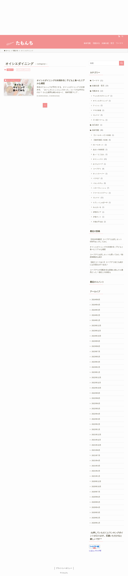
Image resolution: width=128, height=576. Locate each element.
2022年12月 (96, 377)
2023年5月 (96, 357)
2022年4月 (96, 414)
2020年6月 (96, 497)
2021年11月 (96, 440)
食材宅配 (97, 130)
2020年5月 (96, 502)
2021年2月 (96, 471)
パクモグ (97, 178)
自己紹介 (97, 125)
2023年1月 (96, 372)
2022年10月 (96, 388)
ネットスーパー (100, 174)
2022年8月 (96, 398)
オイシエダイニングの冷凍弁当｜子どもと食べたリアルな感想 (106, 248)
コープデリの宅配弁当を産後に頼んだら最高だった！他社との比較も (106, 271)
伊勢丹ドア (98, 212)
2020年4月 (96, 507)
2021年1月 (96, 476)
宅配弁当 (10, 69)
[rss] (119, 36)
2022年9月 (96, 393)
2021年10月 (96, 445)
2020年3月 (96, 512)
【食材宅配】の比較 (102, 140)
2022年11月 (96, 383)
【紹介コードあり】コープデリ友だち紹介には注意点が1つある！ (106, 263)
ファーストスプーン (102, 193)
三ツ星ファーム (100, 120)
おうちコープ (99, 164)
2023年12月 (96, 326)
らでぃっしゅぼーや (102, 202)
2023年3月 (96, 362)
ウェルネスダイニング (102, 96)
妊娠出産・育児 (100, 86)
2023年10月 (96, 336)
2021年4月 (96, 460)
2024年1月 (96, 320)
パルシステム (99, 183)
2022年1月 (96, 429)
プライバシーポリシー (64, 568)
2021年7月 (96, 455)
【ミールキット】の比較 (103, 135)
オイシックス (100, 159)
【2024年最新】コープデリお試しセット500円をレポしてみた (106, 240)
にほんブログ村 (95, 551)
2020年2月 (96, 518)
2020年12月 (96, 481)
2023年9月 (96, 341)
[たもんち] (19, 43)
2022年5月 (96, 409)
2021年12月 (96, 435)
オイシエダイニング (102, 101)
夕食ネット (98, 217)
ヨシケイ (97, 115)
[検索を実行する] (121, 63)
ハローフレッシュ (101, 188)
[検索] (122, 36)
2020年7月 (96, 492)
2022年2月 (96, 424)
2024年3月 (96, 310)
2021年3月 (96, 466)
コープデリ (98, 169)
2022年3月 (96, 419)
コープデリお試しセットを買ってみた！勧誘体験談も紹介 (106, 255)
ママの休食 (98, 110)
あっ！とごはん (100, 154)
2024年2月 (96, 315)
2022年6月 (96, 403)
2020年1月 (96, 523)
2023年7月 (96, 351)
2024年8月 (96, 300)
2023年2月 (96, 367)
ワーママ (97, 81)
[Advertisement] (64, 17)
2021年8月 (96, 450)
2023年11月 (96, 331)
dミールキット (100, 145)
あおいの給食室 (100, 149)
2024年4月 (96, 305)
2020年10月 (96, 486)
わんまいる (98, 207)
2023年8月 (96, 346)
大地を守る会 (99, 222)
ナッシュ (97, 105)
